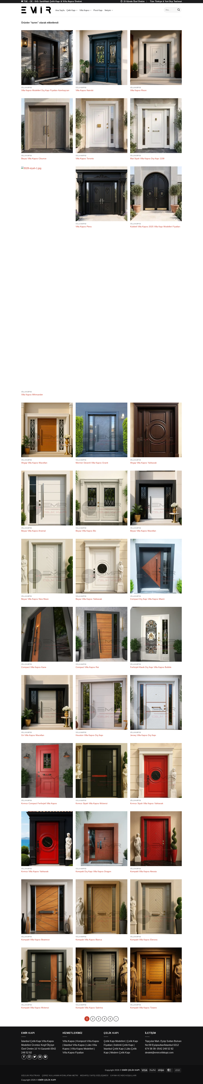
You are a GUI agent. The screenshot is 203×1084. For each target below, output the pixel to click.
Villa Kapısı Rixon (138, 90)
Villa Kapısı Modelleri (82, 1048)
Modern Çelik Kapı (120, 1052)
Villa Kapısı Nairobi (84, 90)
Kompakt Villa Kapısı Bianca (89, 939)
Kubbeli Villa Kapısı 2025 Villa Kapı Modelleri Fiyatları (155, 226)
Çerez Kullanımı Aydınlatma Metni (60, 1075)
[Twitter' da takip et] (34, 1057)
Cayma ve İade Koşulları (123, 1075)
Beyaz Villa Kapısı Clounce (33, 158)
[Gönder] (178, 9)
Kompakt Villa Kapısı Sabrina (89, 1007)
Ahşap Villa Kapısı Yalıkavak (143, 463)
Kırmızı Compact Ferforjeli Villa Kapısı (39, 803)
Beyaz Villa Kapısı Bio (86, 531)
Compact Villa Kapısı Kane (33, 667)
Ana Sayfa (59, 10)
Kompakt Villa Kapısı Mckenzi (35, 1007)
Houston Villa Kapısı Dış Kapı (89, 735)
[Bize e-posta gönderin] (40, 1057)
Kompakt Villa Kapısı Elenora (143, 939)
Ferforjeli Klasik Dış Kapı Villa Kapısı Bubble (150, 667)
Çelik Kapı (71, 10)
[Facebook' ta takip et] (24, 1057)
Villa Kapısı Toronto (85, 158)
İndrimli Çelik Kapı (123, 1045)
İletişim (108, 10)
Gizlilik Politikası (30, 1075)
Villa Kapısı (84, 10)
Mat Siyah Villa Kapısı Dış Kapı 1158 (147, 158)
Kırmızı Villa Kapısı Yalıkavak (34, 871)
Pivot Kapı (98, 10)
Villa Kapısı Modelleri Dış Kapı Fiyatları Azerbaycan (45, 90)
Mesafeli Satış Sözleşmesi (94, 1075)
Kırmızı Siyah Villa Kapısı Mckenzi (91, 803)
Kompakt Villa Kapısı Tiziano (143, 1007)
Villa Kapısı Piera (84, 226)
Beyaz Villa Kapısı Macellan (143, 531)
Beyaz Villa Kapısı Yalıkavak (89, 599)
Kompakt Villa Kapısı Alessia (143, 871)
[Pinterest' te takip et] (45, 1057)
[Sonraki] (116, 1018)
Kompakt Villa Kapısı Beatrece (35, 939)
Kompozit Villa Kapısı (87, 1041)
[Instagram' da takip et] (29, 1057)
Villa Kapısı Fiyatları (73, 1052)
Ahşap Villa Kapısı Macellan (34, 463)
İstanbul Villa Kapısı (74, 1045)
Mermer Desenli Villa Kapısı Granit (92, 463)
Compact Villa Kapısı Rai (87, 667)
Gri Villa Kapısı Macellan (32, 735)
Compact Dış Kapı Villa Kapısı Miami (147, 599)
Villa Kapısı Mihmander (32, 394)
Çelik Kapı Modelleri (114, 1041)
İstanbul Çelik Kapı (114, 1048)
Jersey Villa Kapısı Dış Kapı (143, 735)
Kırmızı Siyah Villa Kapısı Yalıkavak (146, 803)
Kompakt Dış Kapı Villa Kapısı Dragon (93, 871)
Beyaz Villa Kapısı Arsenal (33, 531)
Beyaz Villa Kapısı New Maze (35, 599)
